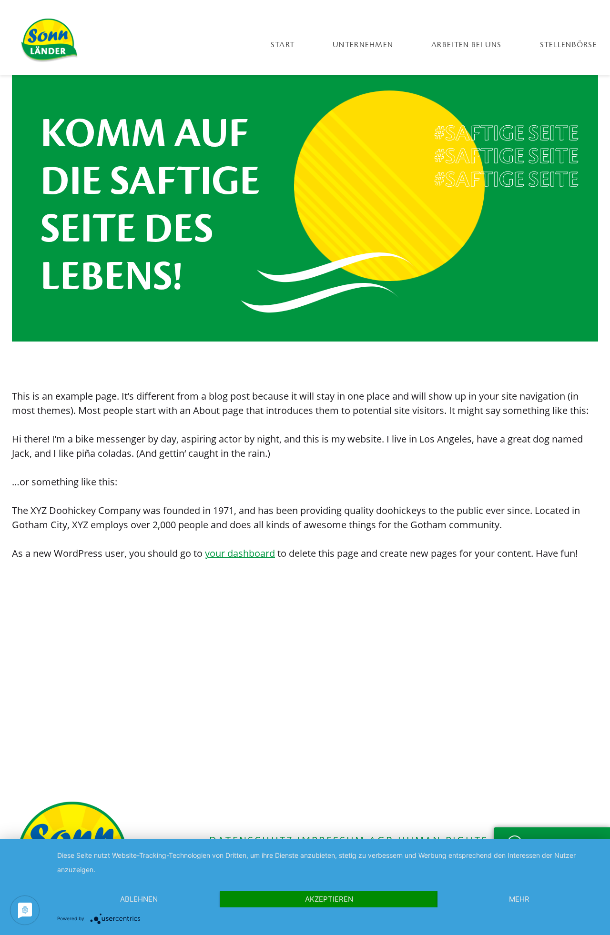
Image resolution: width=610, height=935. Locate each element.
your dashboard (240, 553)
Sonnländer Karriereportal (49, 40)
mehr (519, 899)
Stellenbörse (568, 44)
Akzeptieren (329, 899)
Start (283, 44)
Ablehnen (139, 899)
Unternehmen (363, 44)
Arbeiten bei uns (466, 44)
